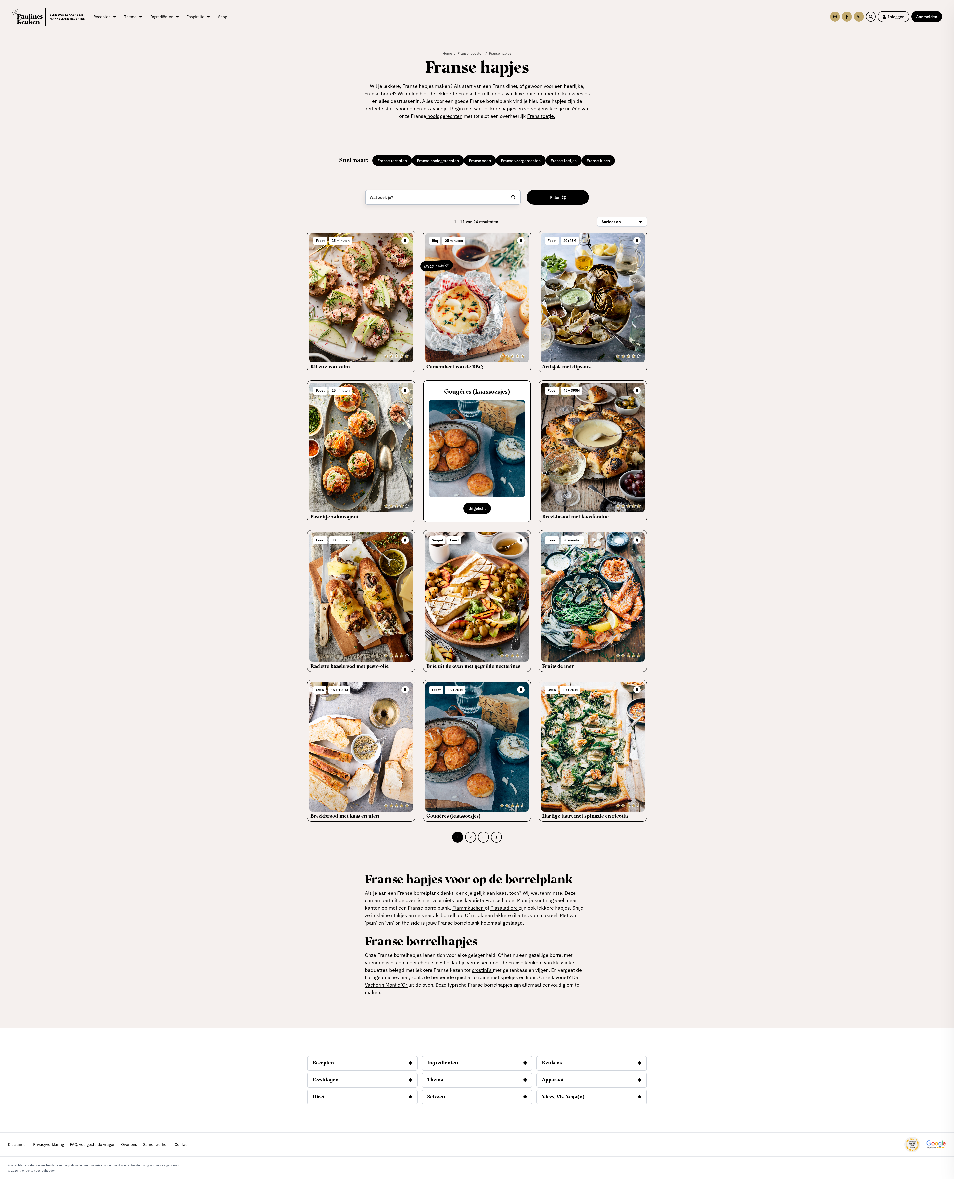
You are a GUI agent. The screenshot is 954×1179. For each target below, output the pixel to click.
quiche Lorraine (473, 977)
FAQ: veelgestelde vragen (92, 1144)
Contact (182, 1144)
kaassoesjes (576, 93)
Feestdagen (326, 1080)
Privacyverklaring (48, 1144)
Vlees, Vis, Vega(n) (563, 1097)
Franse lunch (598, 160)
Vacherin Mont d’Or (386, 984)
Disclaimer (17, 1144)
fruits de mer (539, 93)
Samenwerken (156, 1144)
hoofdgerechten (444, 116)
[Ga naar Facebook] (847, 17)
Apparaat (553, 1080)
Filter (555, 197)
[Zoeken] (871, 17)
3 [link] (483, 837)
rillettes (521, 915)
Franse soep (480, 160)
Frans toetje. (541, 116)
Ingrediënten (442, 1063)
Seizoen (436, 1097)
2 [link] (471, 837)
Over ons (129, 1144)
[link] (496, 837)
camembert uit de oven (391, 900)
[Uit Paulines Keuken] (27, 16)
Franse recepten (392, 160)
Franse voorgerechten (521, 160)
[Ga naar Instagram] (835, 17)
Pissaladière (504, 907)
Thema (435, 1080)
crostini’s (482, 970)
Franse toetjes (564, 160)
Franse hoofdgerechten (438, 160)
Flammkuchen (468, 907)
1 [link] (458, 837)
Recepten (323, 1063)
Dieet (319, 1097)
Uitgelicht (477, 508)
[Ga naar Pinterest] (859, 17)
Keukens (552, 1063)
